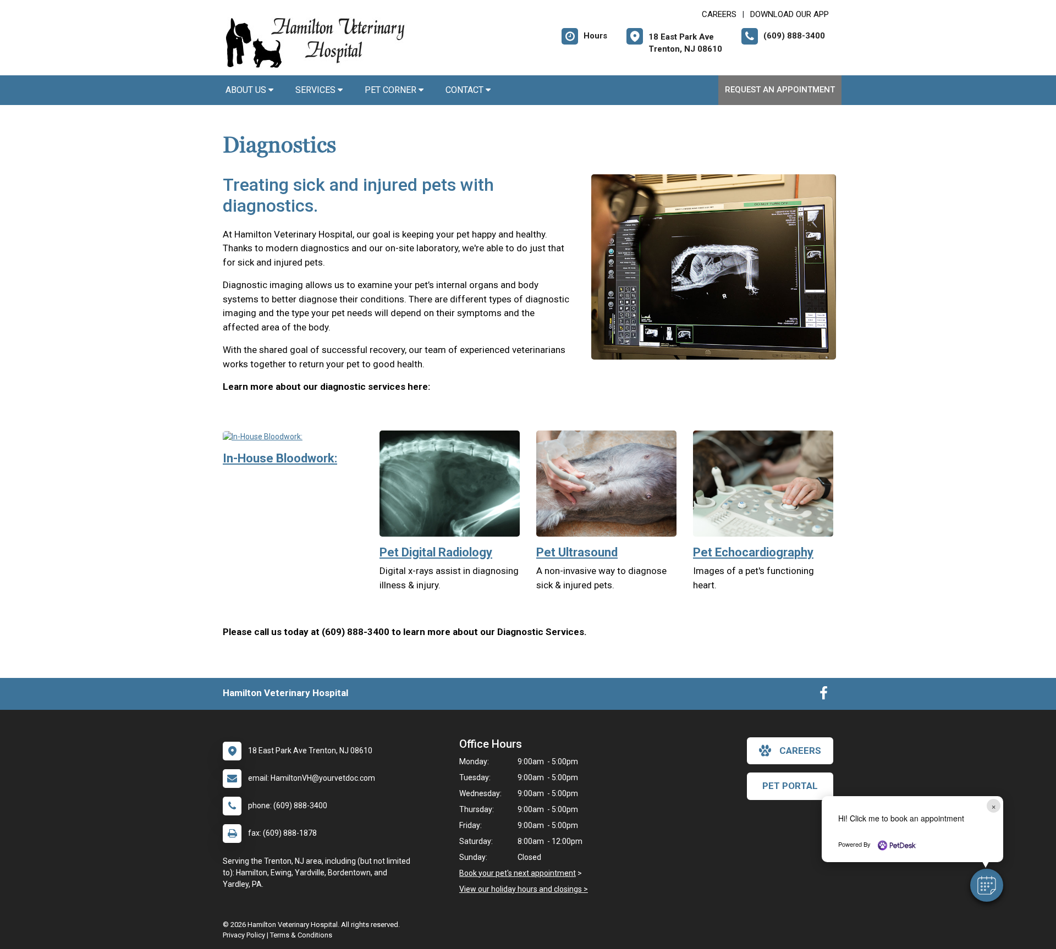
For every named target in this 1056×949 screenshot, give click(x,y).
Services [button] (316, 90)
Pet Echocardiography (753, 552)
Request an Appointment (780, 90)
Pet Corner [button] (392, 90)
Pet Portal (790, 785)
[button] (986, 885)
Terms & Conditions (301, 935)
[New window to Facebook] (823, 695)
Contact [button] (466, 90)
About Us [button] (247, 90)
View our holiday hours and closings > (523, 889)
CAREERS (719, 14)
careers (800, 750)
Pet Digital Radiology (436, 552)
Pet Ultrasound (577, 552)
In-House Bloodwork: (280, 458)
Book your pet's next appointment (517, 873)
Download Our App (789, 14)
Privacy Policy (244, 935)
